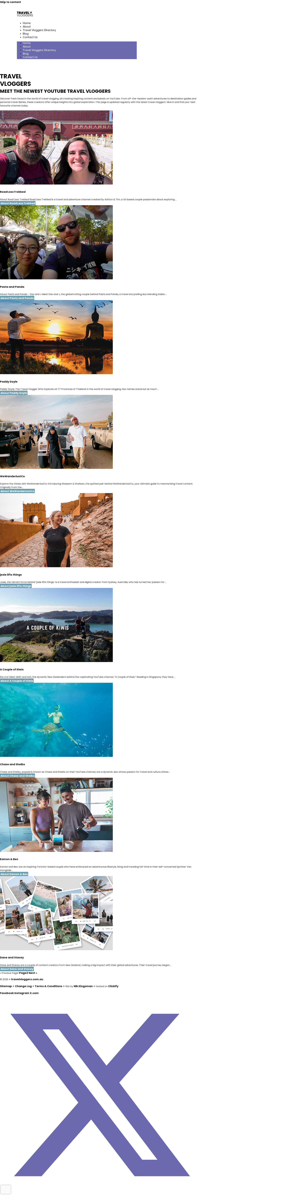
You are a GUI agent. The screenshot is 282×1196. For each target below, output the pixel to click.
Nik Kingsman (83, 986)
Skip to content (10, 2)
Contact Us (30, 37)
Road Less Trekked (13, 192)
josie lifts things (11, 574)
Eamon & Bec (9, 859)
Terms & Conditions (48, 986)
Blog (25, 33)
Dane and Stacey (12, 957)
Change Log (23, 986)
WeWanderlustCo (12, 476)
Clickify (113, 986)
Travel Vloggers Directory (39, 30)
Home (27, 23)
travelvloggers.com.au (27, 979)
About (27, 26)
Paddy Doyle (8, 381)
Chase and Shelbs (12, 764)
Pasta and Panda (12, 287)
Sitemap (6, 986)
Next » (33, 973)
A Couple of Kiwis (12, 669)
